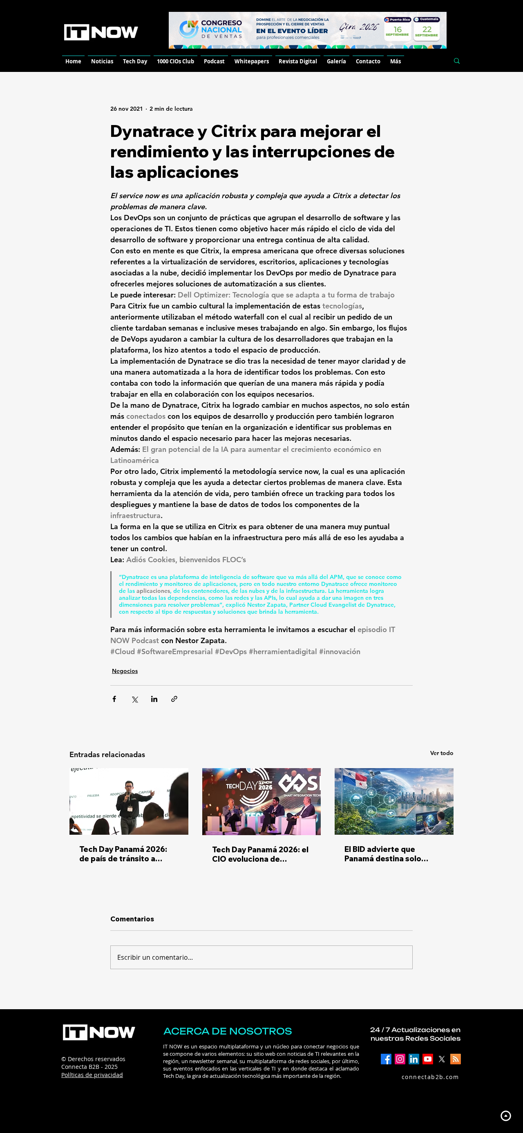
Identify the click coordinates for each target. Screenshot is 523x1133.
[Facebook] (386, 1059)
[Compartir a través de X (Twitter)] (134, 699)
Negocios (125, 671)
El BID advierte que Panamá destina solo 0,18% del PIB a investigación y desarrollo (392, 854)
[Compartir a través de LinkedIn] (154, 699)
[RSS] (455, 1059)
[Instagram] (400, 1059)
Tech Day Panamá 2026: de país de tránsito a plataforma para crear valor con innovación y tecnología (123, 854)
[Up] (505, 1115)
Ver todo (442, 753)
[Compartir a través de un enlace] (174, 699)
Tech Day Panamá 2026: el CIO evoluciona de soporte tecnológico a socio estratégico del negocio (260, 854)
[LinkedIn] (414, 1059)
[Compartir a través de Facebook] (114, 699)
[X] (441, 1059)
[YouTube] (427, 1059)
